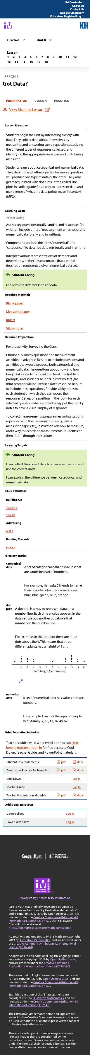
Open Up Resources (63, 959)
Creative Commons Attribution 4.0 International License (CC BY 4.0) (43, 919)
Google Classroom (72, 12)
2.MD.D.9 (11, 508)
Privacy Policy (28, 898)
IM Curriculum (74, 2)
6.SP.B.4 (11, 547)
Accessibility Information (55, 898)
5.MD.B (10, 515)
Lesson (41, 101)
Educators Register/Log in (67, 16)
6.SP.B (9, 531)
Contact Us (77, 9)
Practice (61, 101)
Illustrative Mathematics (34, 940)
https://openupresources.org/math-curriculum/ (40, 928)
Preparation (17, 101)
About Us (78, 5)
